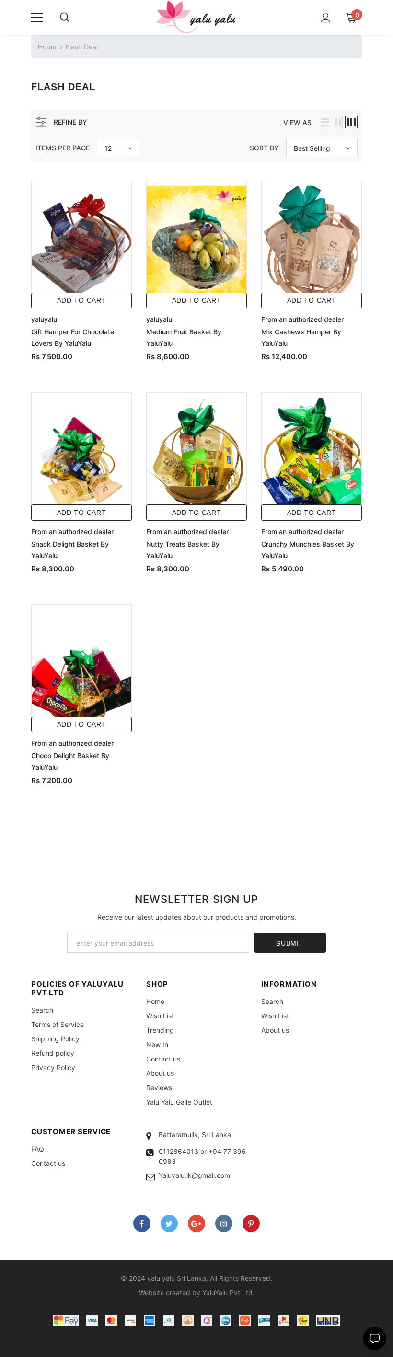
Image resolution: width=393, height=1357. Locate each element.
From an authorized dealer (302, 319)
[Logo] (196, 17)
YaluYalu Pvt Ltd (227, 1293)
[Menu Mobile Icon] (37, 17)
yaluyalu (44, 319)
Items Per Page (62, 148)
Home (47, 47)
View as (297, 122)
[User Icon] (326, 18)
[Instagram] (223, 1223)
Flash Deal (82, 47)
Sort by (264, 148)
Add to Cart (81, 300)
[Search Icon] (64, 18)
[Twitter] (169, 1223)
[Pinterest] (251, 1223)
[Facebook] (141, 1223)
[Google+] (196, 1223)
